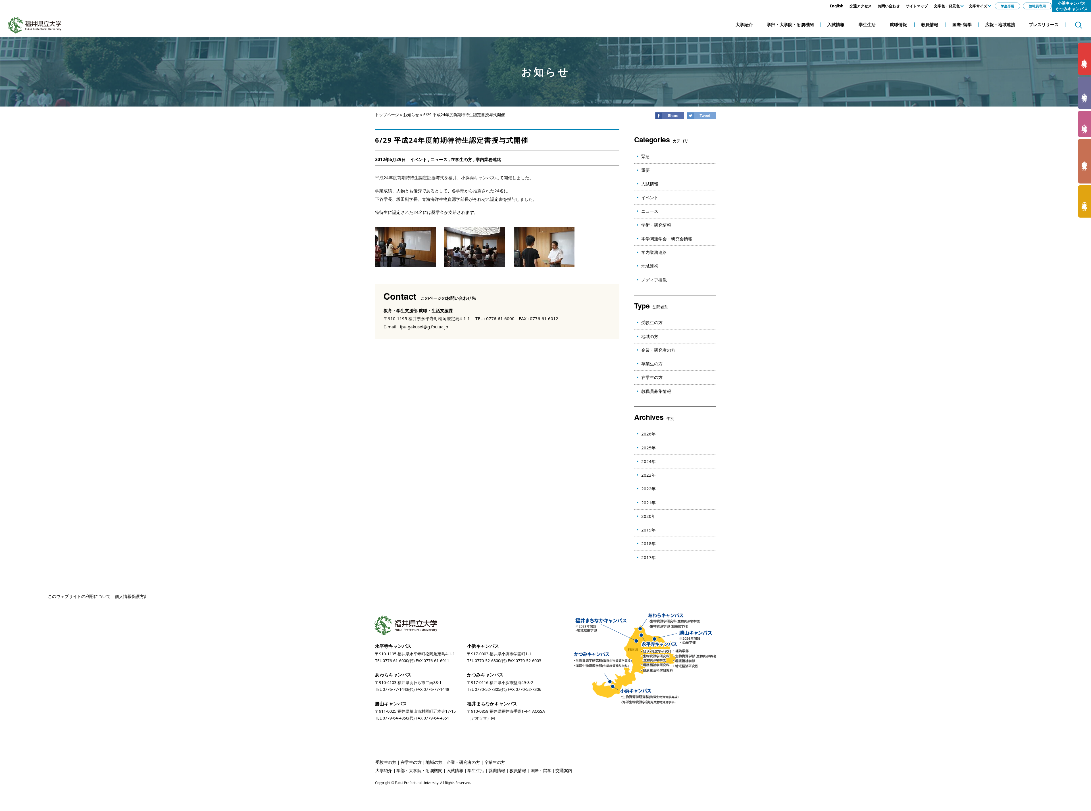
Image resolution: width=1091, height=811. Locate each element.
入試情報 (649, 184)
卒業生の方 (652, 363)
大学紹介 (383, 770)
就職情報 (496, 770)
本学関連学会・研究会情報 (666, 238)
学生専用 (1007, 6)
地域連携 (649, 266)
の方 (1084, 59)
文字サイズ (978, 6)
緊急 (645, 156)
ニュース (438, 159)
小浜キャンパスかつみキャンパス (1072, 5)
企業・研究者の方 (658, 350)
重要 (645, 170)
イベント (418, 159)
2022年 (648, 488)
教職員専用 (1037, 6)
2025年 (648, 448)
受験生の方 (652, 322)
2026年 (648, 434)
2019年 (648, 530)
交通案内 (563, 770)
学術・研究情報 (656, 225)
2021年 (648, 502)
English (837, 6)
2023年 (648, 475)
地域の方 (649, 336)
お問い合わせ (889, 6)
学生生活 (475, 770)
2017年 (648, 557)
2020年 (648, 516)
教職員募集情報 (656, 391)
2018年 (648, 543)
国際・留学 (540, 770)
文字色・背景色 (947, 6)
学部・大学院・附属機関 (419, 770)
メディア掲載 (654, 280)
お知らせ (411, 114)
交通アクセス (861, 6)
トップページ (387, 114)
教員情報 (517, 770)
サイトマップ (917, 6)
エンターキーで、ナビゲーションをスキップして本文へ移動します (64, 3)
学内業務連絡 (488, 159)
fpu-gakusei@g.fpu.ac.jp (424, 327)
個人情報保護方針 (131, 596)
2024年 (648, 461)
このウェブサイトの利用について (79, 596)
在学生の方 (461, 159)
